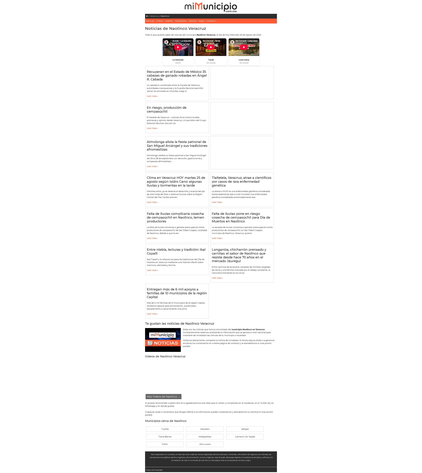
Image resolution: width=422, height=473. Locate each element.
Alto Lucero (205, 444)
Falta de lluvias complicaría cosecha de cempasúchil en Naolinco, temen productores (175, 217)
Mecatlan (205, 429)
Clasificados (181, 21)
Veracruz (154, 16)
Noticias (150, 21)
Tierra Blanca (164, 436)
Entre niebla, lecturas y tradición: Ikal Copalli (176, 251)
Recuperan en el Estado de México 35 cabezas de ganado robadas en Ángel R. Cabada (177, 75)
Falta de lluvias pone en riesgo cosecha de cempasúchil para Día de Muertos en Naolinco (241, 217)
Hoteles (169, 21)
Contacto (210, 21)
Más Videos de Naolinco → (163, 396)
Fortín (165, 444)
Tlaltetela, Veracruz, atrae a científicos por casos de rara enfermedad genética (241, 181)
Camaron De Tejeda (245, 436)
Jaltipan (245, 429)
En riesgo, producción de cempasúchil (166, 109)
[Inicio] (147, 16)
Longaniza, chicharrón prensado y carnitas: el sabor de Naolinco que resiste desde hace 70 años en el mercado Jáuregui (239, 255)
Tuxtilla (165, 429)
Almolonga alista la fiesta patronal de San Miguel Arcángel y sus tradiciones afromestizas (177, 145)
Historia (192, 21)
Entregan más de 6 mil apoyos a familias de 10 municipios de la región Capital (177, 293)
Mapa (201, 21)
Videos (159, 21)
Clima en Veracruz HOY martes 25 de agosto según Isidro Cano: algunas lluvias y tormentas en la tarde (176, 181)
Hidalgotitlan (205, 436)
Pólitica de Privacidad (154, 470)
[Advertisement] (242, 82)
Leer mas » (152, 96)
